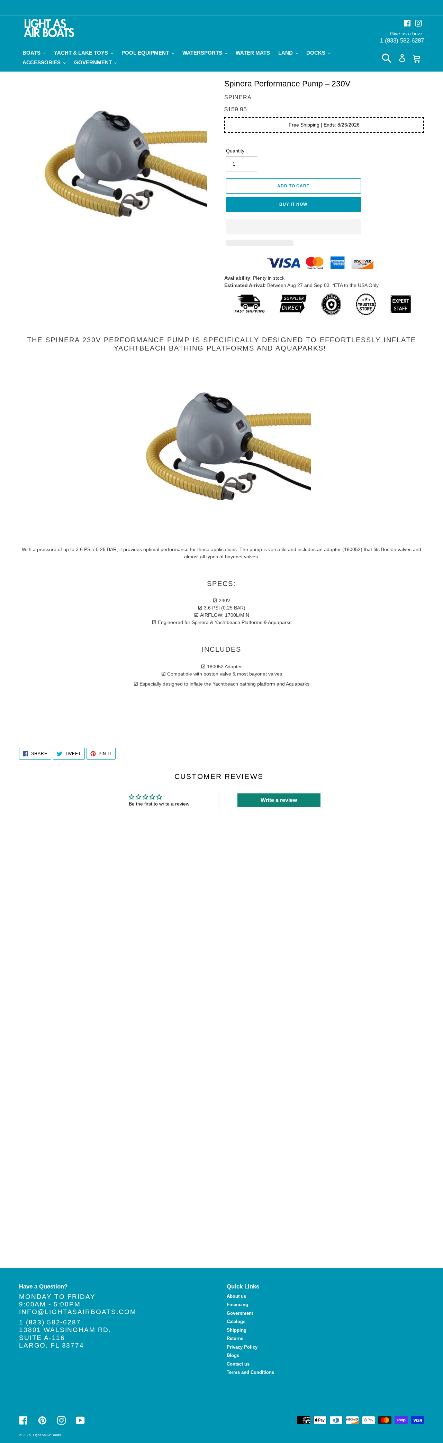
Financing (237, 1304)
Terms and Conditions (250, 1372)
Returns (235, 1338)
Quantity (235, 150)
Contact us (238, 1364)
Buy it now (293, 204)
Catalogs (236, 1321)
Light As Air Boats (47, 1435)
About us (236, 1296)
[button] (293, 226)
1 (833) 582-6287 (402, 40)
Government (240, 1313)
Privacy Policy (242, 1347)
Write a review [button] (279, 800)
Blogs (233, 1355)
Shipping (236, 1330)
